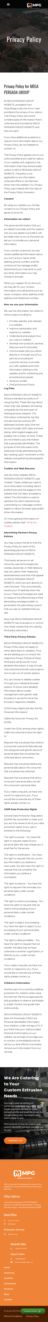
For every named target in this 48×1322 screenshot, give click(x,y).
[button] (8, 4)
